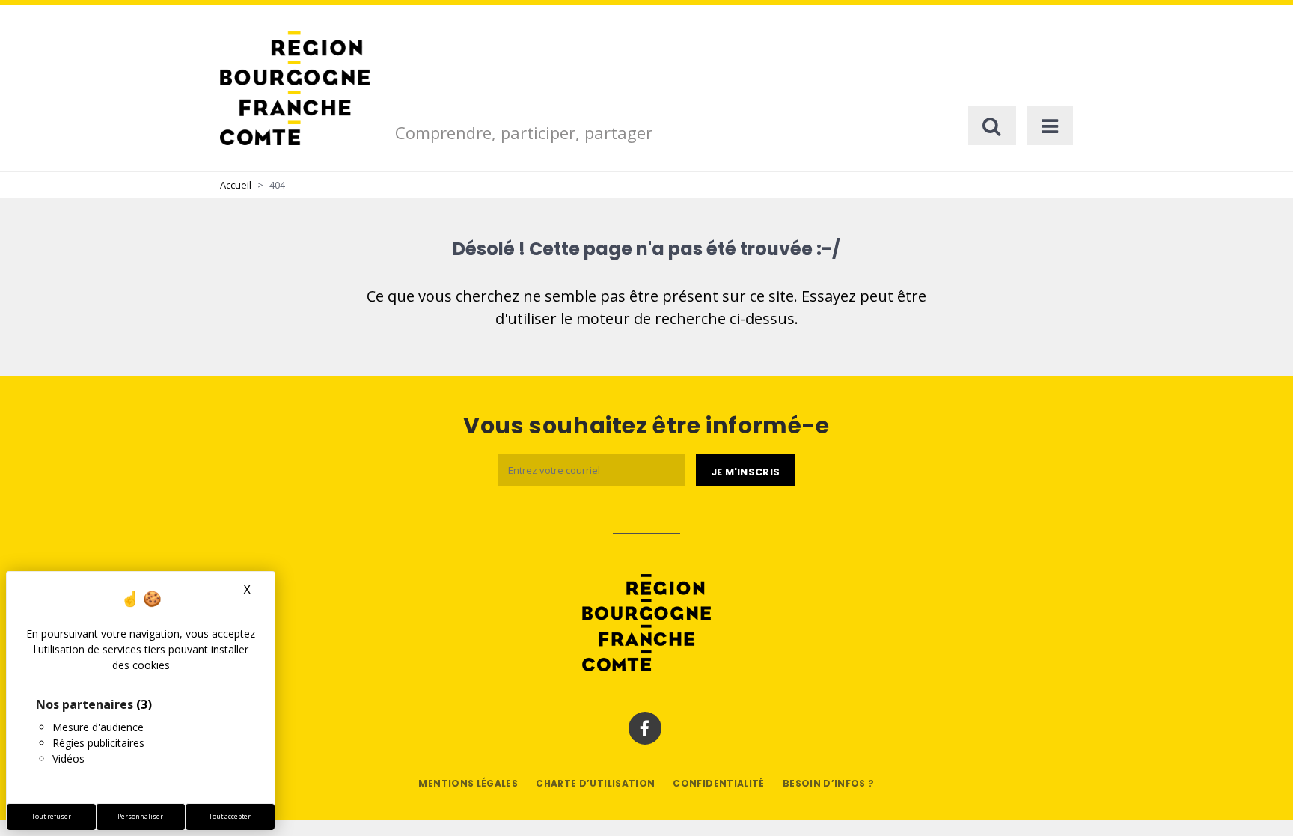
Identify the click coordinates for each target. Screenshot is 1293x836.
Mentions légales (468, 783)
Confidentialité (718, 783)
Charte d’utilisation (595, 783)
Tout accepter (230, 816)
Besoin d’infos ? (829, 783)
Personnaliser (140, 816)
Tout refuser (51, 816)
